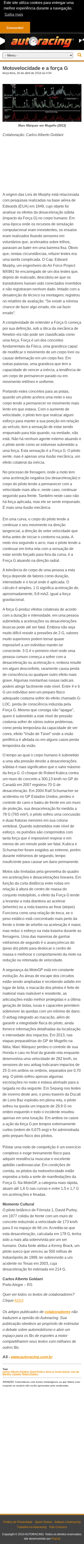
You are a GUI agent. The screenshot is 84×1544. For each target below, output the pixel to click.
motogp (16, 1374)
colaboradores (57, 1312)
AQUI (18, 1300)
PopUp (56, 1538)
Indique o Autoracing (68, 1522)
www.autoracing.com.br (31, 1357)
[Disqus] (42, 1449)
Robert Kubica (30, 1374)
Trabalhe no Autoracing (32, 1527)
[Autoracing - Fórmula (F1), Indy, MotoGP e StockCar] (42, 41)
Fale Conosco (58, 1527)
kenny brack (62, 1371)
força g (50, 1371)
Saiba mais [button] (13, 14)
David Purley (37, 1371)
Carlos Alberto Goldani (15, 1371)
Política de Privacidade (17, 1522)
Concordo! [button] (15, 28)
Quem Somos (43, 1522)
